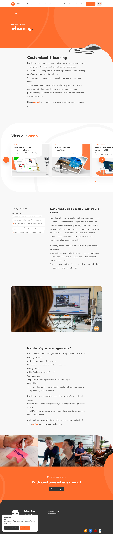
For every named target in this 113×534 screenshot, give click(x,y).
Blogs (65, 4)
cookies (33, 521)
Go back (15, 13)
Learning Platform (50, 4)
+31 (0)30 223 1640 (54, 511)
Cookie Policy (40, 530)
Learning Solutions (32, 4)
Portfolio (59, 4)
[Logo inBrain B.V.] (18, 4)
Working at (79, 4)
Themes (41, 4)
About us (71, 4)
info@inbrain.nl (52, 513)
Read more (30, 107)
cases (33, 136)
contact (36, 102)
